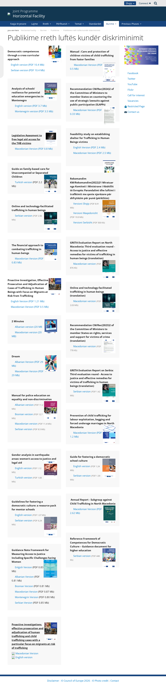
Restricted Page (136, 106)
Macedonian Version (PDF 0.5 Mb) (29, 306)
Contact (114, 680)
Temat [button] (78, 23)
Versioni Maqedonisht (85, 213)
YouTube (132, 84)
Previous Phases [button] (130, 23)
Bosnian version (24, 414)
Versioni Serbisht (82, 222)
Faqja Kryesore (18, 23)
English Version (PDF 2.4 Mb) (89, 147)
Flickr (130, 89)
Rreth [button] (46, 23)
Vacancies (133, 100)
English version (23, 468)
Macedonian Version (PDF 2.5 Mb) (92, 153)
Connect (143, 3)
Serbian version (23, 215)
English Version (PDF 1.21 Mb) (27, 301)
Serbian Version (23, 602)
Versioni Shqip (81, 203)
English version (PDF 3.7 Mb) (31, 105)
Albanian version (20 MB (28, 326)
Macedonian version (26, 423)
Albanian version (24, 404)
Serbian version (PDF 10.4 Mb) (28, 70)
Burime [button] (110, 23)
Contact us (134, 111)
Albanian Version (24, 576)
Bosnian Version (24, 586)
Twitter (131, 78)
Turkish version (23, 182)
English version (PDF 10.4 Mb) (27, 64)
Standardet (95, 23)
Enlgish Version (24, 567)
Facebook (133, 73)
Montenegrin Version (26, 597)
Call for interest (137, 95)
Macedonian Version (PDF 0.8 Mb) (34, 148)
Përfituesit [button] (61, 23)
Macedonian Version (26, 591)
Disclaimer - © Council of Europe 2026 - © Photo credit (78, 680)
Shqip (129, 3)
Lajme (34, 23)
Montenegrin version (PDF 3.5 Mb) (34, 111)
